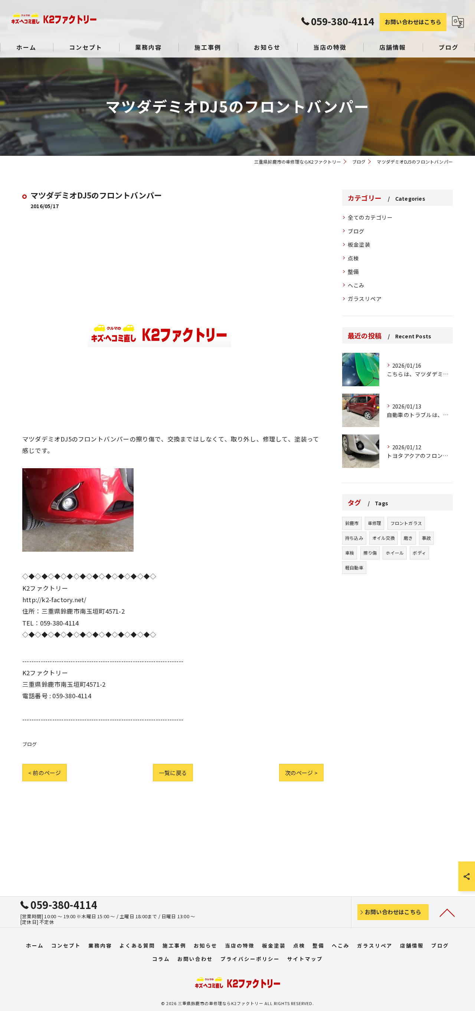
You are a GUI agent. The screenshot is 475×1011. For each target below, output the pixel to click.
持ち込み (354, 538)
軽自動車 (354, 567)
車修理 (374, 523)
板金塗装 (359, 244)
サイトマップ (305, 958)
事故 (426, 538)
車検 (349, 552)
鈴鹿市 (352, 523)
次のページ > (301, 773)
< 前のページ (44, 773)
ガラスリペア (364, 298)
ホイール (395, 552)
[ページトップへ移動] (447, 912)
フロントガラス (406, 523)
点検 (353, 258)
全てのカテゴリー (370, 217)
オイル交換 (383, 538)
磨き (408, 538)
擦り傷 (370, 552)
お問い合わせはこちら (413, 22)
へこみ (356, 285)
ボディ (419, 552)
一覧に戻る (173, 773)
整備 (353, 271)
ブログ (29, 744)
